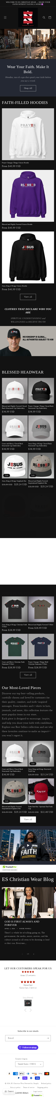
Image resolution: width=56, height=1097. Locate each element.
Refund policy (46, 1083)
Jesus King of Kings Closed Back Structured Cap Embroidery (40, 445)
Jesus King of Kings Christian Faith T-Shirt (14, 626)
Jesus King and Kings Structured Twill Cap (39, 770)
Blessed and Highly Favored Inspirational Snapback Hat (38, 482)
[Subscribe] (48, 1038)
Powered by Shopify (32, 1083)
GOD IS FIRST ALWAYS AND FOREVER (22, 923)
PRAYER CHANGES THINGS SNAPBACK (13, 522)
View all (28, 297)
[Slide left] (22, 954)
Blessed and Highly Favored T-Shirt (40, 625)
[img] (28, 972)
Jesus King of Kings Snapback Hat (14, 481)
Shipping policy (42, 1087)
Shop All (28, 88)
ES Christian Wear (17, 1083)
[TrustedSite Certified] (10, 868)
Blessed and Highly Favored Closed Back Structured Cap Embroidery (14, 407)
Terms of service (29, 1087)
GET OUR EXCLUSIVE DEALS (15, 1093)
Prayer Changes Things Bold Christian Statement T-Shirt (38, 663)
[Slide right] (34, 954)
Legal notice (37, 1091)
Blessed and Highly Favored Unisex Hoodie (17, 224)
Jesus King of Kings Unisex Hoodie (14, 286)
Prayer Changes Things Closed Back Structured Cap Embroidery (41, 407)
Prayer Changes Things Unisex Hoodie (15, 163)
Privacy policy (15, 1087)
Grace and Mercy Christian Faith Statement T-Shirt (13, 663)
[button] (5, 17)
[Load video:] (28, 845)
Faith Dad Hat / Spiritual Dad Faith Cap (40, 808)
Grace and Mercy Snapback (37, 521)
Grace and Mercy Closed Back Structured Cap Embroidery (12, 445)
